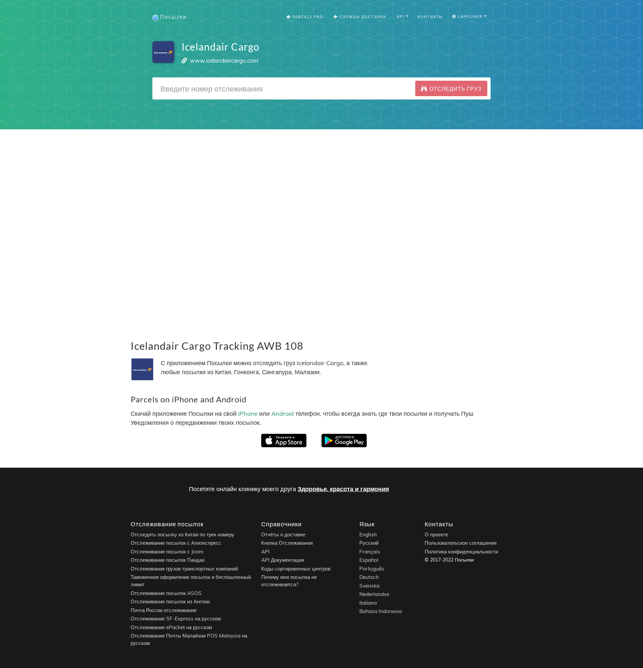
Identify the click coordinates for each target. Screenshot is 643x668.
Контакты (430, 16)
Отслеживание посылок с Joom (167, 551)
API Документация (282, 560)
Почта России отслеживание (164, 610)
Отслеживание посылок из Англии (170, 601)
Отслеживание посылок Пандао (168, 560)
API (265, 551)
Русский (368, 543)
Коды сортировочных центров (296, 568)
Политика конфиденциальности (461, 551)
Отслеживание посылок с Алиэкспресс (176, 543)
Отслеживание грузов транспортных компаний (184, 568)
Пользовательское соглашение (461, 543)
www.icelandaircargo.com (224, 60)
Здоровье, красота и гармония (343, 489)
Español (368, 560)
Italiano (368, 602)
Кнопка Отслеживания (287, 543)
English (368, 534)
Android (282, 413)
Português (371, 568)
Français (369, 551)
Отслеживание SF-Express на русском (176, 618)
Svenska (369, 585)
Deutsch (369, 577)
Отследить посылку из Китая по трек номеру (182, 534)
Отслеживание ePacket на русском (171, 627)
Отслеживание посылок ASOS (166, 593)
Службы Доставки (362, 16)
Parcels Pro (307, 16)
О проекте (436, 534)
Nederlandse (374, 594)
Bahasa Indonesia (380, 611)
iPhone (248, 413)
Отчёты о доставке (283, 534)
